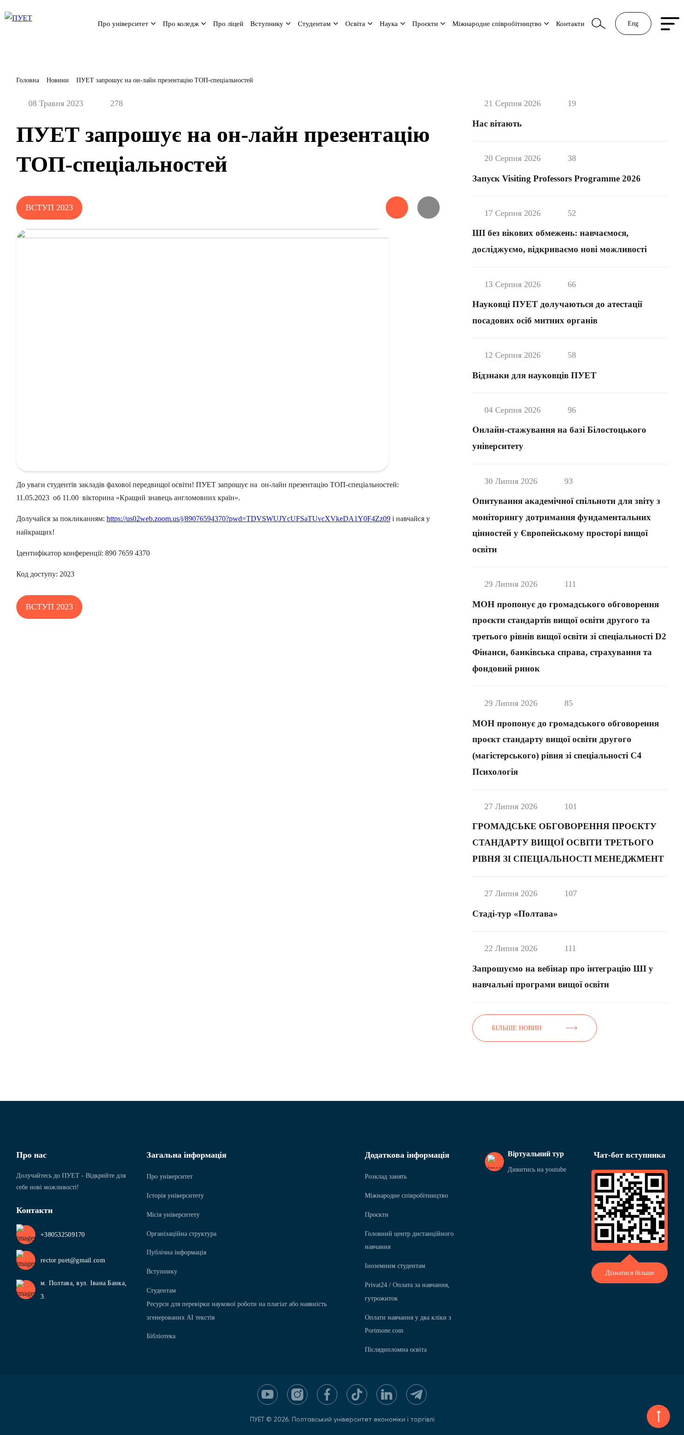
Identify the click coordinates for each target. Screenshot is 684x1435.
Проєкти (425, 23)
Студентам (314, 23)
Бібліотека (161, 1336)
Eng (633, 23)
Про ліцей (228, 23)
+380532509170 (62, 1234)
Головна (27, 80)
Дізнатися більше (629, 1272)
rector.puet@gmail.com (72, 1260)
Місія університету (173, 1214)
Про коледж (181, 23)
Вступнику (266, 23)
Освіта (355, 23)
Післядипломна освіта (396, 1349)
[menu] (670, 24)
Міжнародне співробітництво (497, 23)
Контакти (570, 23)
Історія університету (175, 1195)
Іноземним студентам (395, 1265)
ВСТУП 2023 (49, 207)
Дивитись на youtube (537, 1169)
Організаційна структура (181, 1233)
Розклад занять (386, 1176)
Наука (389, 23)
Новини (58, 80)
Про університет (123, 23)
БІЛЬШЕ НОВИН (517, 1028)
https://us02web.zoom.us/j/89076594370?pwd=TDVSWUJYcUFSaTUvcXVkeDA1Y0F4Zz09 (248, 519)
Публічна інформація (176, 1252)
